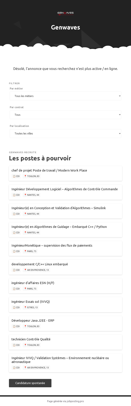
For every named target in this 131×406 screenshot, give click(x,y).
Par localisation (19, 126)
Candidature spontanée (30, 383)
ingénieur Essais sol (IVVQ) (31, 301)
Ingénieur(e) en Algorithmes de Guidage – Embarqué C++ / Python (59, 227)
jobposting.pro (75, 401)
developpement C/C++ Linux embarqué (40, 264)
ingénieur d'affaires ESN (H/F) (33, 283)
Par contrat (17, 107)
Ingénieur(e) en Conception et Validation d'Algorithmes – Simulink (59, 208)
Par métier (16, 88)
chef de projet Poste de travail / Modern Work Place (49, 170)
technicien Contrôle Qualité (31, 339)
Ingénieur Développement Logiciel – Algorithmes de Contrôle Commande (65, 189)
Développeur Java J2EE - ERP (33, 320)
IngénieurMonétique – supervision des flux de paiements (52, 245)
